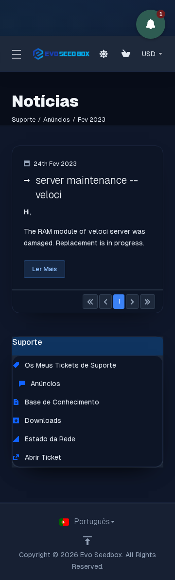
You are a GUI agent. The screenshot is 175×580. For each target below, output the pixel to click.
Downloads (42, 420)
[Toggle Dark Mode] (103, 54)
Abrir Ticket (42, 457)
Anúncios (56, 119)
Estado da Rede (49, 439)
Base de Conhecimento (61, 402)
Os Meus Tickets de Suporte (69, 365)
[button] (150, 24)
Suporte (23, 119)
